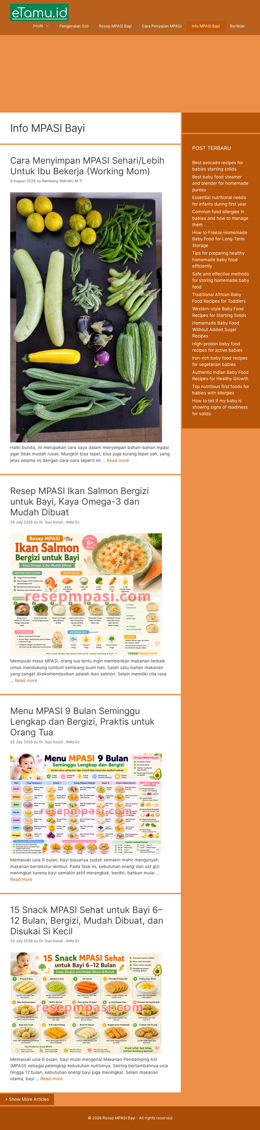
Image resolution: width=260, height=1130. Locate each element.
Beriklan (237, 26)
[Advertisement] (130, 73)
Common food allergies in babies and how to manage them (220, 218)
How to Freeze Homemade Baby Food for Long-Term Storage (219, 239)
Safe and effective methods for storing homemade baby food (220, 280)
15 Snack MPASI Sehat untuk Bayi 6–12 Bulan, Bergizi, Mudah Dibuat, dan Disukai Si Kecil (86, 920)
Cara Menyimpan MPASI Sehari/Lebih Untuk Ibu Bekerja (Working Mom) (87, 165)
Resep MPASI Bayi (115, 26)
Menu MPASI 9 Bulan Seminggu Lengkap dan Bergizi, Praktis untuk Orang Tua (82, 721)
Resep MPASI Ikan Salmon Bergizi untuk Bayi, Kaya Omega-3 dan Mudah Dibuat (79, 501)
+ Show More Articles (27, 1099)
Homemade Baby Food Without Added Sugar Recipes (215, 329)
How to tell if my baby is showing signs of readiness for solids (220, 407)
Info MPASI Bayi (206, 26)
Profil (38, 26)
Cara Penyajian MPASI (162, 26)
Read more (118, 460)
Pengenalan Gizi (74, 26)
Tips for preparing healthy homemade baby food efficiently (218, 260)
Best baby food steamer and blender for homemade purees (220, 183)
